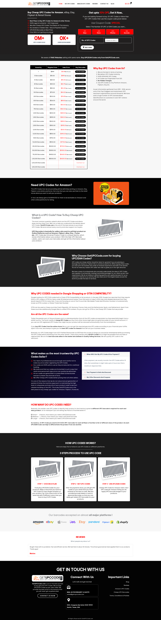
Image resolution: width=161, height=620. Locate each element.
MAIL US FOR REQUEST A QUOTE (78, 592)
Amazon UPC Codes (83, 4)
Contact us (80, 163)
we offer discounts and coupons (98, 377)
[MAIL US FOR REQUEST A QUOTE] (68, 587)
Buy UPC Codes (70, 4)
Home (60, 4)
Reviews (95, 4)
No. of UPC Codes (88, 40)
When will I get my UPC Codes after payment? (103, 354)
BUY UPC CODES (80, 71)
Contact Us (104, 4)
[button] (106, 354)
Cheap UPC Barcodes (121, 592)
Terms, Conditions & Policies (119, 596)
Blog (112, 4)
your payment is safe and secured (99, 372)
